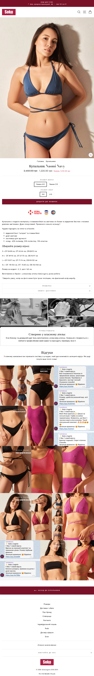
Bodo (47, 628)
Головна (40, 161)
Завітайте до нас (47, 653)
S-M (43, 194)
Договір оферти (47, 632)
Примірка (47, 286)
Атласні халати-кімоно (47, 645)
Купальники (51, 161)
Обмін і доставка (47, 291)
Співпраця (47, 616)
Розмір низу (47, 190)
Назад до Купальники (48, 590)
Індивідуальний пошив (47, 624)
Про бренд (46, 612)
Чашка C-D (53, 184)
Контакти (47, 620)
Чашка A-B (40, 184)
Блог (47, 636)
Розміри (47, 604)
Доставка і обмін (47, 608)
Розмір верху (47, 180)
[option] (47, 3)
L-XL (50, 194)
